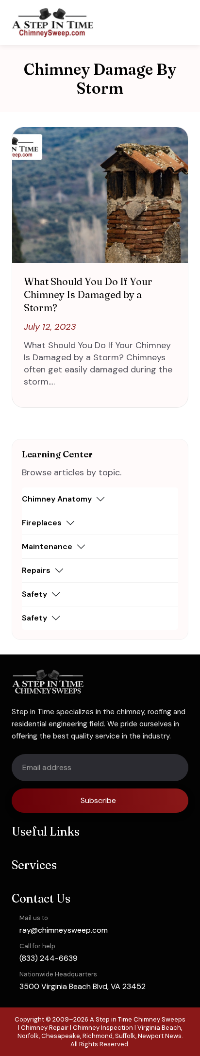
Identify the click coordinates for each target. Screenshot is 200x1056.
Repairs (36, 570)
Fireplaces (42, 522)
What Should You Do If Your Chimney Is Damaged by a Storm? (88, 294)
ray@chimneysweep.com (63, 930)
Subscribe (98, 800)
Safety (34, 594)
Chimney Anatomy (57, 498)
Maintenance (47, 546)
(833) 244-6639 (48, 958)
